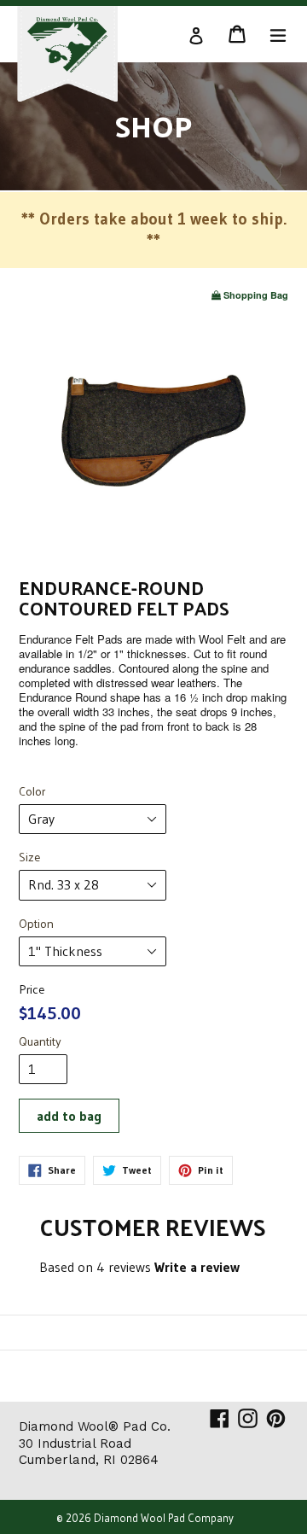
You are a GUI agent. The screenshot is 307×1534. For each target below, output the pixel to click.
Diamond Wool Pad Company (164, 1518)
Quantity (40, 1041)
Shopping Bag (255, 294)
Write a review (197, 1266)
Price (31, 989)
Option (36, 923)
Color (32, 791)
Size (29, 857)
